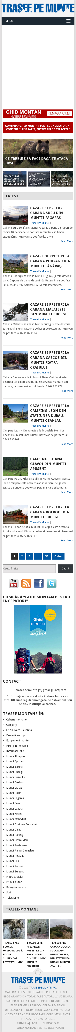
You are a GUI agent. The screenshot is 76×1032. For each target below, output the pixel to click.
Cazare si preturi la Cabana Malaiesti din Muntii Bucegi (49, 309)
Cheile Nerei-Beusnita (19, 730)
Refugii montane (16, 887)
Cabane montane (16, 719)
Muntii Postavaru (16, 845)
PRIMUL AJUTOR (27, 1023)
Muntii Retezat (15, 855)
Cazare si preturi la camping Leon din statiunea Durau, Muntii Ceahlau (49, 413)
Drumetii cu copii (16, 735)
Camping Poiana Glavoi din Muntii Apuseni (48, 464)
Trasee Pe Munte (39, 222)
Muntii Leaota (14, 808)
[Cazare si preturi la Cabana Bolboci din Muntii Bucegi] (15, 514)
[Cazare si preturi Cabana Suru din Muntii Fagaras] (15, 215)
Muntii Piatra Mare (17, 840)
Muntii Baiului (14, 766)
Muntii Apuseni (15, 761)
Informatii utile (15, 751)
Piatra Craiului (14, 876)
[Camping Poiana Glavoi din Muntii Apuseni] (15, 466)
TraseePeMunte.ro (42, 987)
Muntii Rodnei (14, 866)
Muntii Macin (14, 813)
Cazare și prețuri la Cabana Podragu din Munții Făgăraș (50, 261)
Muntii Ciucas (14, 787)
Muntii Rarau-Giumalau (20, 850)
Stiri (8, 892)
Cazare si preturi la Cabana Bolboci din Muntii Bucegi (50, 512)
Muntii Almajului (15, 756)
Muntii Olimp (13, 829)
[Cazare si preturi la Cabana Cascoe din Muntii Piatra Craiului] (15, 360)
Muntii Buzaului (15, 777)
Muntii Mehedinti (16, 819)
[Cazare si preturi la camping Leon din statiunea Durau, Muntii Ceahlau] (15, 413)
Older (58, 556)
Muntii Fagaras (15, 798)
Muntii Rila (12, 861)
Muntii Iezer (13, 803)
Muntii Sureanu (15, 871)
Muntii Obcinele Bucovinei (21, 824)
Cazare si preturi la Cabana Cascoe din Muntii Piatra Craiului (49, 360)
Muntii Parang (14, 834)
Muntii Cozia (13, 792)
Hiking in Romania (17, 745)
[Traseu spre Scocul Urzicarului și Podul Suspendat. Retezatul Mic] (14, 929)
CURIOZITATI (51, 1023)
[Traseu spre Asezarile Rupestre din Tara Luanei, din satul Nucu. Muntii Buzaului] (38, 929)
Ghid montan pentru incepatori (40, 1027)
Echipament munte (17, 740)
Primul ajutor (14, 882)
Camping (11, 724)
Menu (9, 21)
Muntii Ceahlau (15, 782)
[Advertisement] (38, 65)
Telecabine (12, 897)
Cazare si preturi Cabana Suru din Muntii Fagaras (47, 213)
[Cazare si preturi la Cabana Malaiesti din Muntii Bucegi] (15, 312)
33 (46, 556)
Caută (65, 568)
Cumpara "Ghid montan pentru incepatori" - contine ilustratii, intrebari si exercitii (38, 127)
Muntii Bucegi (14, 771)
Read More (67, 241)
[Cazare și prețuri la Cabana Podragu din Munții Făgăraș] (15, 263)
